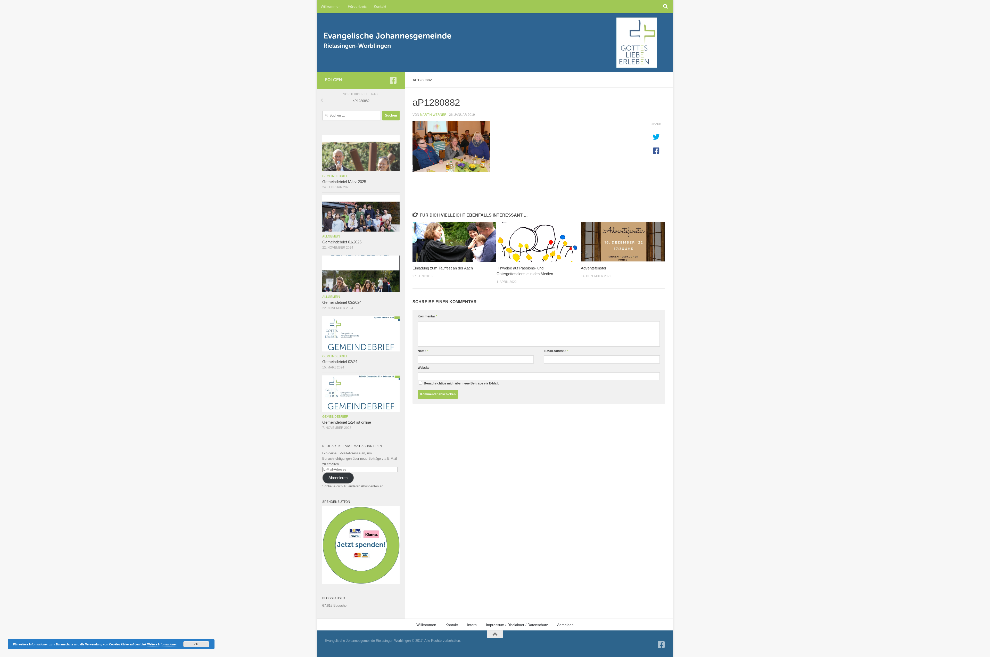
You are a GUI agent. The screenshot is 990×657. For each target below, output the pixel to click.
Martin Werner (433, 115)
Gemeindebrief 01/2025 (341, 242)
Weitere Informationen (162, 644)
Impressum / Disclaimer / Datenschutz (517, 625)
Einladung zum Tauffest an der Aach (442, 268)
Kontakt (380, 6)
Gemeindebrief (335, 176)
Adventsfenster (593, 268)
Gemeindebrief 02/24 (339, 362)
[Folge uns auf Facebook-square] (393, 80)
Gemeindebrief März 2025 (344, 182)
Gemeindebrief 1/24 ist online (346, 422)
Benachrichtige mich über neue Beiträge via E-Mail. (461, 383)
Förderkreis (357, 6)
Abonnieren (338, 478)
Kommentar (427, 316)
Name (423, 351)
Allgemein (331, 236)
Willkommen (331, 6)
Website (424, 367)
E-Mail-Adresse (556, 351)
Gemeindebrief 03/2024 (341, 302)
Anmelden (565, 625)
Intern (472, 625)
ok (196, 644)
